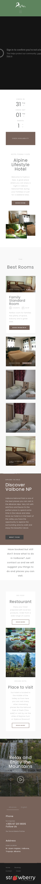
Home (8, 867)
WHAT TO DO (14, 537)
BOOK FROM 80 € (19, 327)
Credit (18, 871)
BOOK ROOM (20, 203)
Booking (18, 867)
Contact (9, 871)
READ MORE (20, 622)
